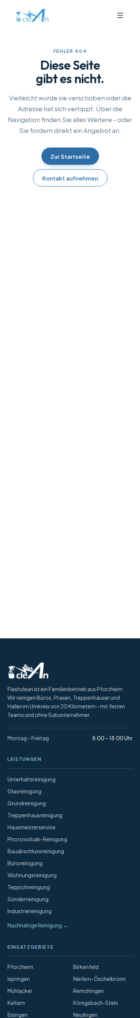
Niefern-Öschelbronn (99, 978)
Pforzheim (20, 966)
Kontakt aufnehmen (70, 178)
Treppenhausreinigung (34, 815)
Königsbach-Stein (95, 1002)
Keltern (16, 1002)
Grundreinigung (26, 803)
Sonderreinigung (28, 899)
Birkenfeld (86, 966)
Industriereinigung (29, 911)
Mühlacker (19, 990)
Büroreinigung (25, 863)
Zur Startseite (70, 156)
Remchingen (88, 990)
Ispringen (18, 978)
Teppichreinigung (28, 887)
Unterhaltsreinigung (31, 779)
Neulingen (85, 1014)
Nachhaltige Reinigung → (37, 925)
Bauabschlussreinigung (35, 851)
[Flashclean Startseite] (30, 15)
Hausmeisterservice (31, 827)
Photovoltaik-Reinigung (37, 839)
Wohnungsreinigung (32, 875)
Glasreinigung (24, 791)
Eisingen (17, 1014)
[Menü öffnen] (120, 15)
